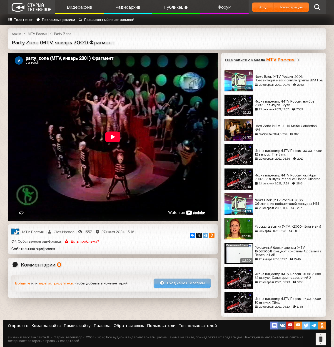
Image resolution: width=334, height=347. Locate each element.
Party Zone (62, 34)
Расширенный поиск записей (109, 20)
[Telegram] (205, 235)
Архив (16, 34)
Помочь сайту (77, 325)
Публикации (176, 7)
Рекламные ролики (58, 20)
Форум (224, 7)
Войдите (22, 283)
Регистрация (291, 7)
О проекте (18, 325)
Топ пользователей (198, 325)
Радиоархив (127, 7)
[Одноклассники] (211, 235)
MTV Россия (37, 34)
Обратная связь (129, 325)
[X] (199, 235)
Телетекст (23, 20)
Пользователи (161, 325)
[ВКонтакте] (192, 235)
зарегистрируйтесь (55, 283)
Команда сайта (46, 325)
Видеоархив (79, 7)
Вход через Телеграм (185, 283)
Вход (263, 7)
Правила (102, 325)
